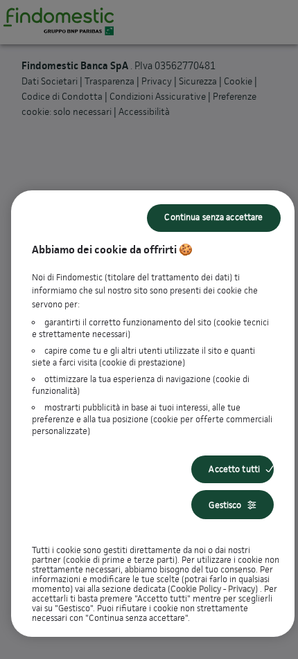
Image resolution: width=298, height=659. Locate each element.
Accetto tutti (234, 469)
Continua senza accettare (213, 217)
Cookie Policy (195, 589)
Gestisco (225, 505)
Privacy (241, 589)
